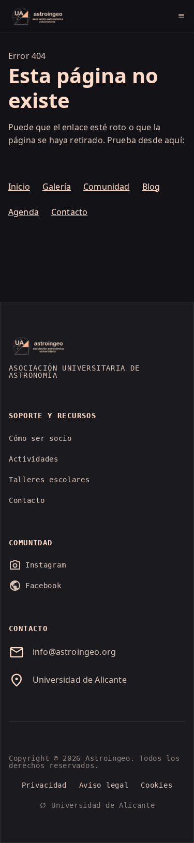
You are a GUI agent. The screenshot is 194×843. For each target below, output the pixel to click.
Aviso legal (104, 785)
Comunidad (106, 186)
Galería (56, 186)
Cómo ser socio (40, 438)
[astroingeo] (38, 16)
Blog (151, 186)
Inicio (19, 186)
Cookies (156, 785)
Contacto (69, 212)
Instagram (37, 565)
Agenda (23, 212)
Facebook (35, 585)
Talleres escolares (49, 480)
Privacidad (44, 785)
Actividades (33, 459)
